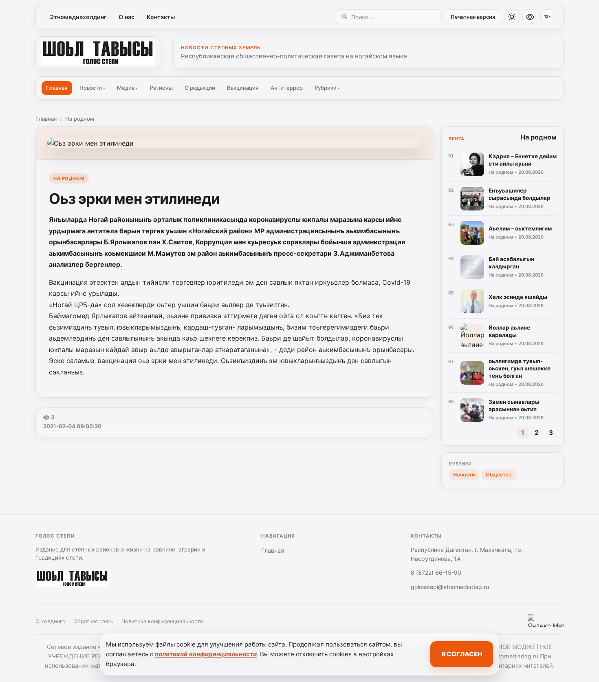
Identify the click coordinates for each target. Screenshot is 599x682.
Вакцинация (242, 87)
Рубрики (327, 87)
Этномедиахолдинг (78, 16)
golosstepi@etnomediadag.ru (450, 586)
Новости (92, 87)
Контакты (161, 16)
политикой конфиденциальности (206, 654)
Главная (56, 87)
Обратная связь (93, 621)
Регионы (161, 87)
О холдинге (50, 621)
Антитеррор (287, 87)
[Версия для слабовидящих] (529, 16)
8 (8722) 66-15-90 (436, 572)
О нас (126, 16)
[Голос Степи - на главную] (97, 52)
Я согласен (461, 654)
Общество (499, 475)
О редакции (200, 87)
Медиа (127, 87)
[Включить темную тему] (511, 16)
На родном (79, 118)
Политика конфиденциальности (162, 621)
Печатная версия (473, 17)
